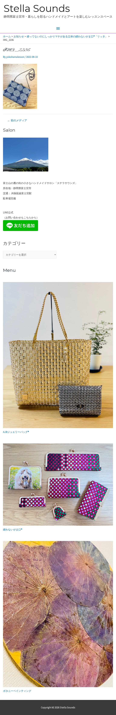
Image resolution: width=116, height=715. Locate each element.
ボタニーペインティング (17, 691)
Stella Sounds (37, 8)
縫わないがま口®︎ (12, 529)
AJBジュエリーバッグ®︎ (16, 432)
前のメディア (17, 120)
